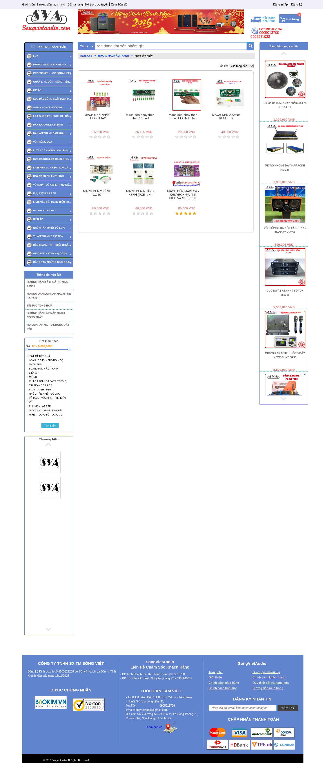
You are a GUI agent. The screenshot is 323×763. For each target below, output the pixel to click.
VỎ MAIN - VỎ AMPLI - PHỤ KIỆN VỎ (52, 184)
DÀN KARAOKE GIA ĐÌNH (48, 124)
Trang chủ (216, 672)
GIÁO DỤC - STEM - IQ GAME (50, 253)
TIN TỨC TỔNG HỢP (39, 305)
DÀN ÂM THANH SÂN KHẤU (49, 133)
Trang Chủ (86, 55)
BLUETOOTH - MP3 (44, 210)
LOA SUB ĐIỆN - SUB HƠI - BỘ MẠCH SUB (52, 116)
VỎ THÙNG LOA (42, 141)
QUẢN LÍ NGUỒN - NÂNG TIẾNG (52, 81)
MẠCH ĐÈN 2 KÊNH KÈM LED (226, 116)
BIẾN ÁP (38, 219)
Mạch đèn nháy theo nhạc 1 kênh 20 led (183, 116)
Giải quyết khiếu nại (266, 672)
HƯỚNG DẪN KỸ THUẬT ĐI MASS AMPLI (48, 284)
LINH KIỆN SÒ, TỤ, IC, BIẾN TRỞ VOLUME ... (52, 202)
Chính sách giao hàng (224, 682)
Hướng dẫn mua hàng (51, 4)
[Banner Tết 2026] (161, 21)
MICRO (37, 90)
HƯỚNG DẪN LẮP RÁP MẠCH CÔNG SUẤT (46, 315)
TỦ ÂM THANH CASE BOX (48, 236)
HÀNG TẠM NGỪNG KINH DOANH (52, 262)
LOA (35, 56)
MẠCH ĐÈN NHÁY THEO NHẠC (97, 116)
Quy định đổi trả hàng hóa (270, 682)
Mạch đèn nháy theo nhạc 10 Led (140, 116)
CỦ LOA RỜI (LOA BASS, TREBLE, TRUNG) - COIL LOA (52, 159)
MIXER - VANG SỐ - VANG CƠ (50, 64)
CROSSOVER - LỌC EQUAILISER (52, 73)
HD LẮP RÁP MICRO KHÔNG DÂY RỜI (48, 327)
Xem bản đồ (154, 727)
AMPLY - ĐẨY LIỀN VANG (47, 107)
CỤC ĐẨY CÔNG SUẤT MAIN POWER (52, 99)
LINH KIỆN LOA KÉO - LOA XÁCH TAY (52, 167)
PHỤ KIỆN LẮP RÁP (44, 193)
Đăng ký (296, 4)
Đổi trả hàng (75, 4)
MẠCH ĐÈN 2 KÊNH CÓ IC (97, 192)
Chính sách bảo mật (223, 688)
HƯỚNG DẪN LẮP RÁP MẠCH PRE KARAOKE (49, 295)
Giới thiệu (28, 4)
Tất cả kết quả (39, 356)
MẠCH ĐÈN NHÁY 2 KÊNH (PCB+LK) (140, 192)
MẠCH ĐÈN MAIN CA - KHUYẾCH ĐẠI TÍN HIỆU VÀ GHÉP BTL (183, 194)
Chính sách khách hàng (268, 677)
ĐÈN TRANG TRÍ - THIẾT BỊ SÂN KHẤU (52, 245)
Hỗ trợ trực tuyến (97, 4)
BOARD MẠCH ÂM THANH (48, 176)
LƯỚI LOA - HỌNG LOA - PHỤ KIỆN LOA (52, 150)
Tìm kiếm (50, 425)
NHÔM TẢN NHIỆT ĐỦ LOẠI (49, 227)
